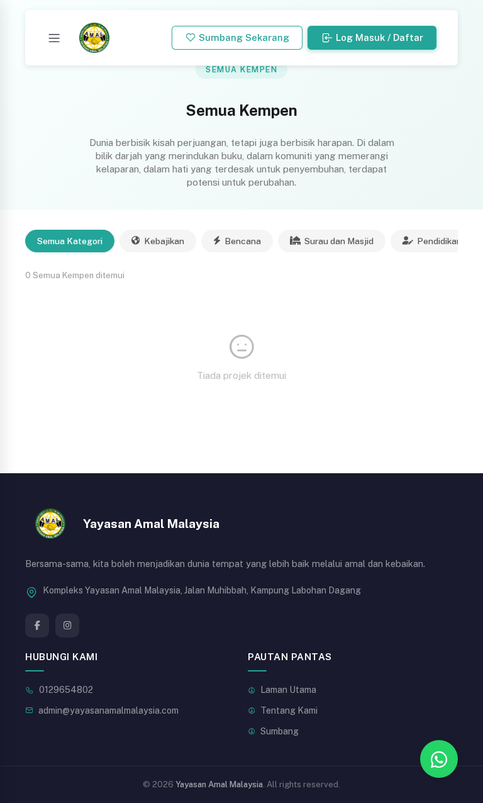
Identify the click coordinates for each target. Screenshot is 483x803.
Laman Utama (288, 690)
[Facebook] (37, 625)
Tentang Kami (289, 710)
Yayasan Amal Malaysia (219, 784)
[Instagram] (67, 625)
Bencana (243, 241)
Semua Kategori (70, 241)
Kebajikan (164, 241)
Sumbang (279, 731)
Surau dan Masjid (339, 241)
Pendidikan (439, 241)
